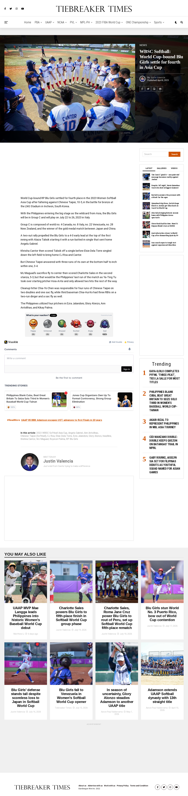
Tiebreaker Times (63, 708)
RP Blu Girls (72, 439)
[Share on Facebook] (142, 88)
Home (27, 22)
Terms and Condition (139, 786)
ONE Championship (137, 22)
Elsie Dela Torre (64, 436)
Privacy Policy (123, 786)
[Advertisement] (69, 170)
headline (107, 436)
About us (82, 786)
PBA (37, 22)
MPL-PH (85, 22)
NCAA (60, 22)
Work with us (109, 786)
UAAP (48, 22)
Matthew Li (19, 634)
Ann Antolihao (91, 433)
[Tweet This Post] (148, 88)
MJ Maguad (42, 439)
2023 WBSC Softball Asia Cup (51, 433)
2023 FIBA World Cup (108, 22)
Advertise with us (95, 786)
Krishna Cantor (28, 439)
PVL (72, 22)
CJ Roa (51, 436)
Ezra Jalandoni (80, 436)
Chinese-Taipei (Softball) (33, 436)
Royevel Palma (57, 439)
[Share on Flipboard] (154, 88)
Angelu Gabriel (75, 433)
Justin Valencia (158, 77)
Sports (158, 22)
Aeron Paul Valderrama (112, 712)
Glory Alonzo (95, 436)
